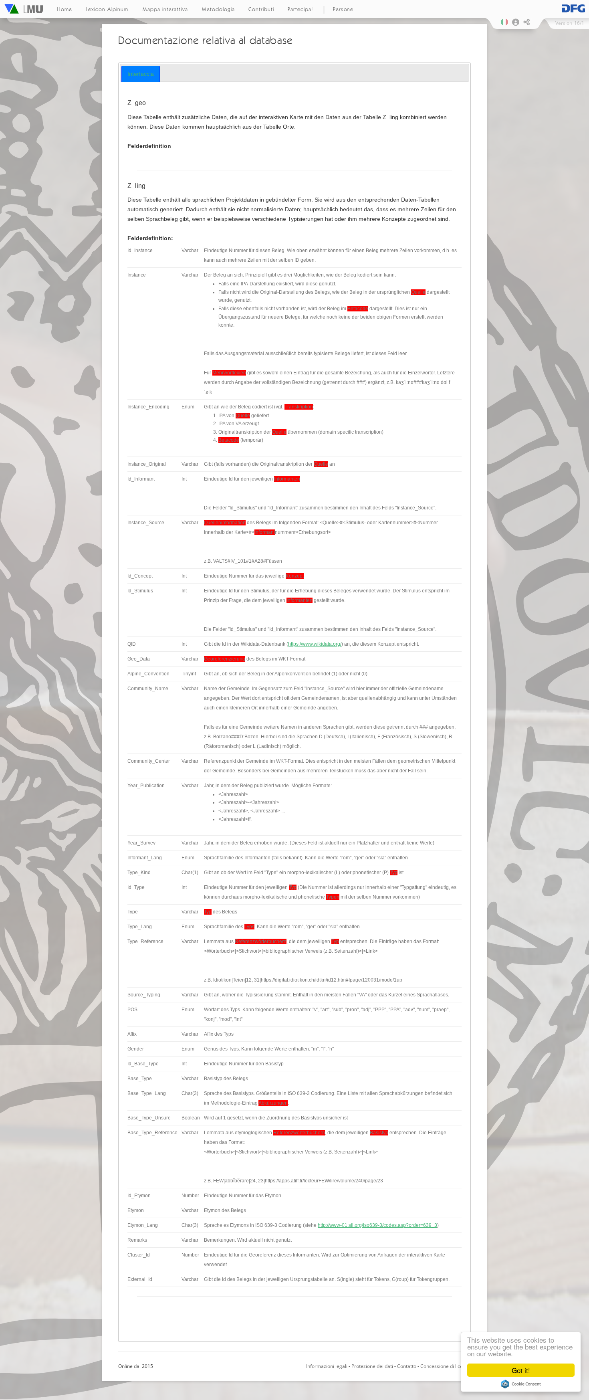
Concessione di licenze (445, 1366)
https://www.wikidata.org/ (314, 644)
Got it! (521, 1370)
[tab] (140, 74)
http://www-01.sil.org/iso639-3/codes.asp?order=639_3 (377, 1225)
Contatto (406, 1366)
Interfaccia (140, 74)
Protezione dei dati (372, 1366)
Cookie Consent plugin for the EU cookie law (521, 1384)
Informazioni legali (326, 1366)
